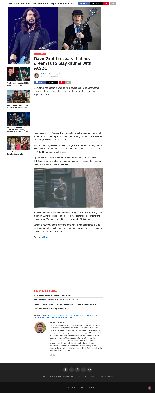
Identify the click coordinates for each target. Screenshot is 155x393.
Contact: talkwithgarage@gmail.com (57, 376)
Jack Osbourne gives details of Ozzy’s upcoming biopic (18, 106)
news (72, 317)
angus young (59, 315)
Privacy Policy (81, 376)
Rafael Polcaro (49, 74)
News (45, 237)
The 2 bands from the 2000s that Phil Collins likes (18, 84)
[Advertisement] (68, 114)
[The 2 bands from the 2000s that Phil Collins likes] (18, 80)
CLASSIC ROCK (70, 315)
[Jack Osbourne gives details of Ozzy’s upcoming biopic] (18, 102)
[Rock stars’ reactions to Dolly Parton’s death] (18, 149)
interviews (65, 317)
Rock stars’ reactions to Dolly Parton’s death (16, 153)
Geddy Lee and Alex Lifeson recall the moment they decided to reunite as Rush (18, 130)
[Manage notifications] (149, 388)
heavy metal (55, 317)
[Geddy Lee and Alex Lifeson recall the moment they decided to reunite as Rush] (18, 125)
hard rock (46, 317)
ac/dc (50, 315)
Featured (89, 315)
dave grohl (80, 315)
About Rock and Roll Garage (101, 376)
